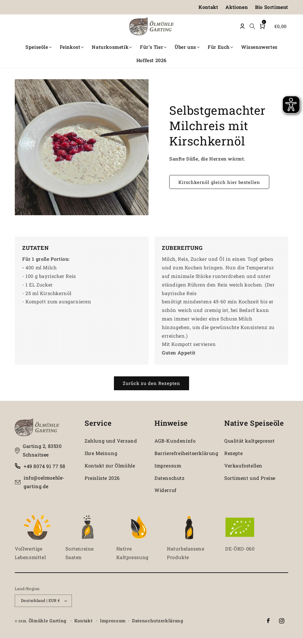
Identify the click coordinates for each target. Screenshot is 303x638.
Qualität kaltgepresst (249, 441)
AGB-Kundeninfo (175, 441)
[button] (39, 47)
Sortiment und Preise (249, 478)
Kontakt (208, 7)
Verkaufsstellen (243, 465)
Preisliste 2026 (102, 478)
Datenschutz (169, 478)
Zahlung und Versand (111, 441)
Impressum (167, 465)
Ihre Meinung (101, 453)
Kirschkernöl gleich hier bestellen (219, 182)
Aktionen (236, 7)
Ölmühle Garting (48, 621)
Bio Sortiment (271, 7)
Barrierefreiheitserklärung (186, 453)
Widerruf (165, 490)
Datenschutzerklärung (157, 621)
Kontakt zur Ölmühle (110, 465)
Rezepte (233, 453)
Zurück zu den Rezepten (151, 383)
